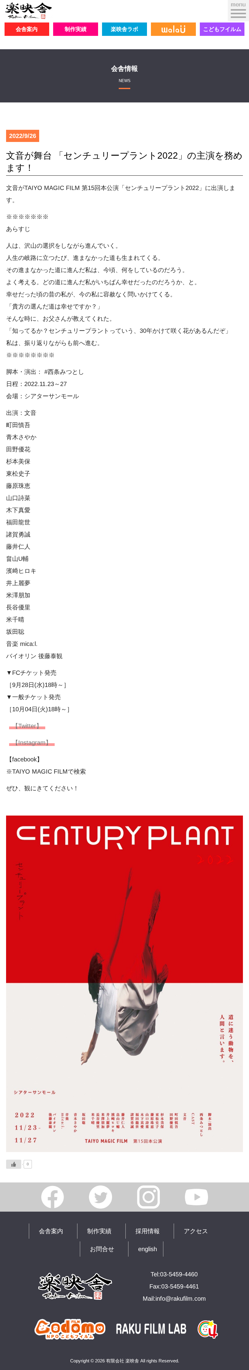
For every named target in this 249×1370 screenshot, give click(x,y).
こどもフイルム (222, 29)
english (147, 1249)
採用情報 (147, 1231)
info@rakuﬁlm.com (180, 1298)
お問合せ (102, 1249)
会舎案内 (27, 29)
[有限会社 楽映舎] (28, 13)
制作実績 (76, 29)
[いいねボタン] (13, 1164)
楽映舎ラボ (124, 29)
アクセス (196, 1231)
